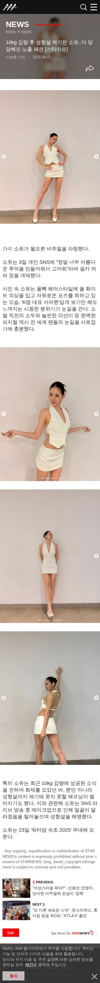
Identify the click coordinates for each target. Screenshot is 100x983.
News (26, 32)
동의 (14, 976)
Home (11, 32)
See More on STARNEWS (74, 932)
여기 (29, 964)
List (10, 932)
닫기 (94, 976)
